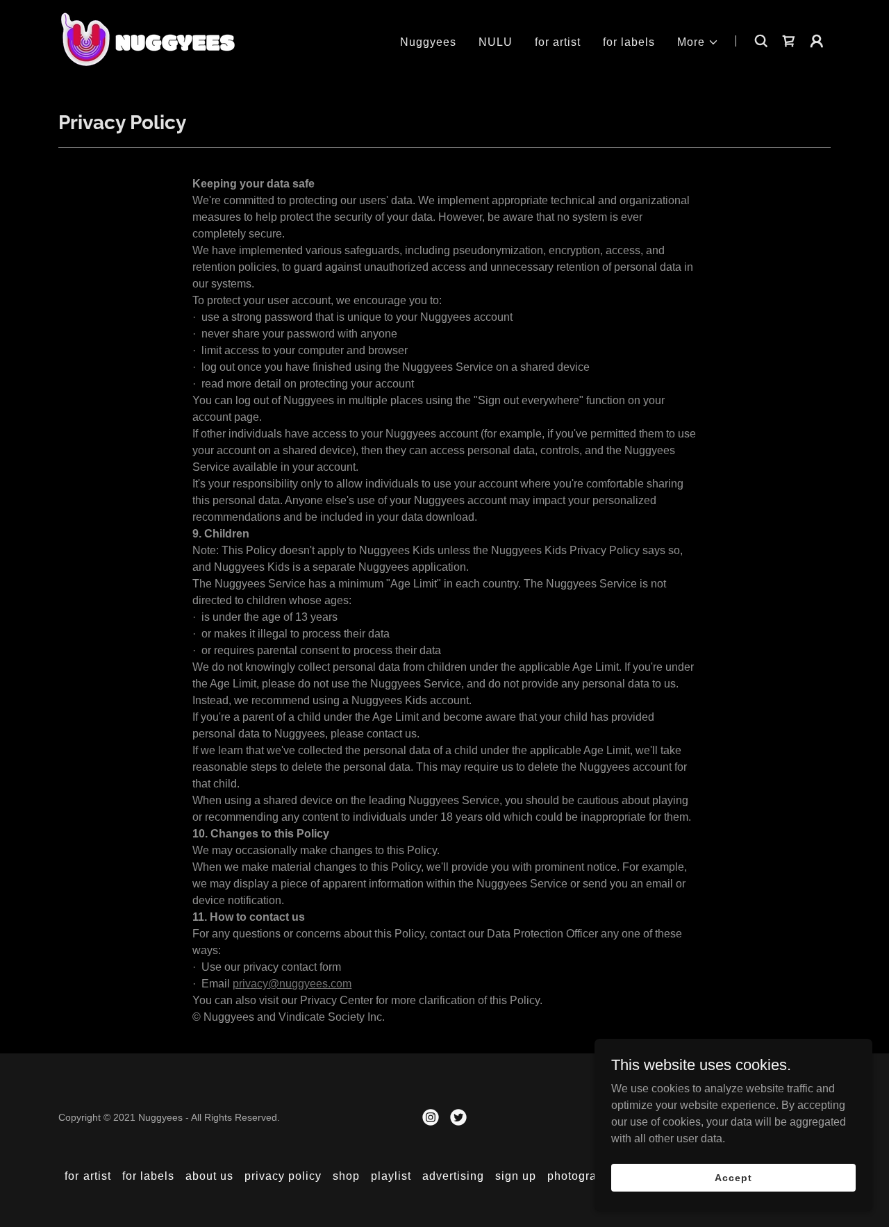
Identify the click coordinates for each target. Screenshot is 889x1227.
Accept (733, 1177)
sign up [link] (515, 1176)
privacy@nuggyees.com (292, 984)
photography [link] (582, 1176)
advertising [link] (453, 1176)
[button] (698, 42)
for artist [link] (558, 42)
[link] (146, 40)
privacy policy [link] (283, 1176)
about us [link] (209, 1176)
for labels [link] (629, 42)
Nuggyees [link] (428, 42)
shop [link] (346, 1176)
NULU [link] (496, 42)
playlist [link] (391, 1176)
